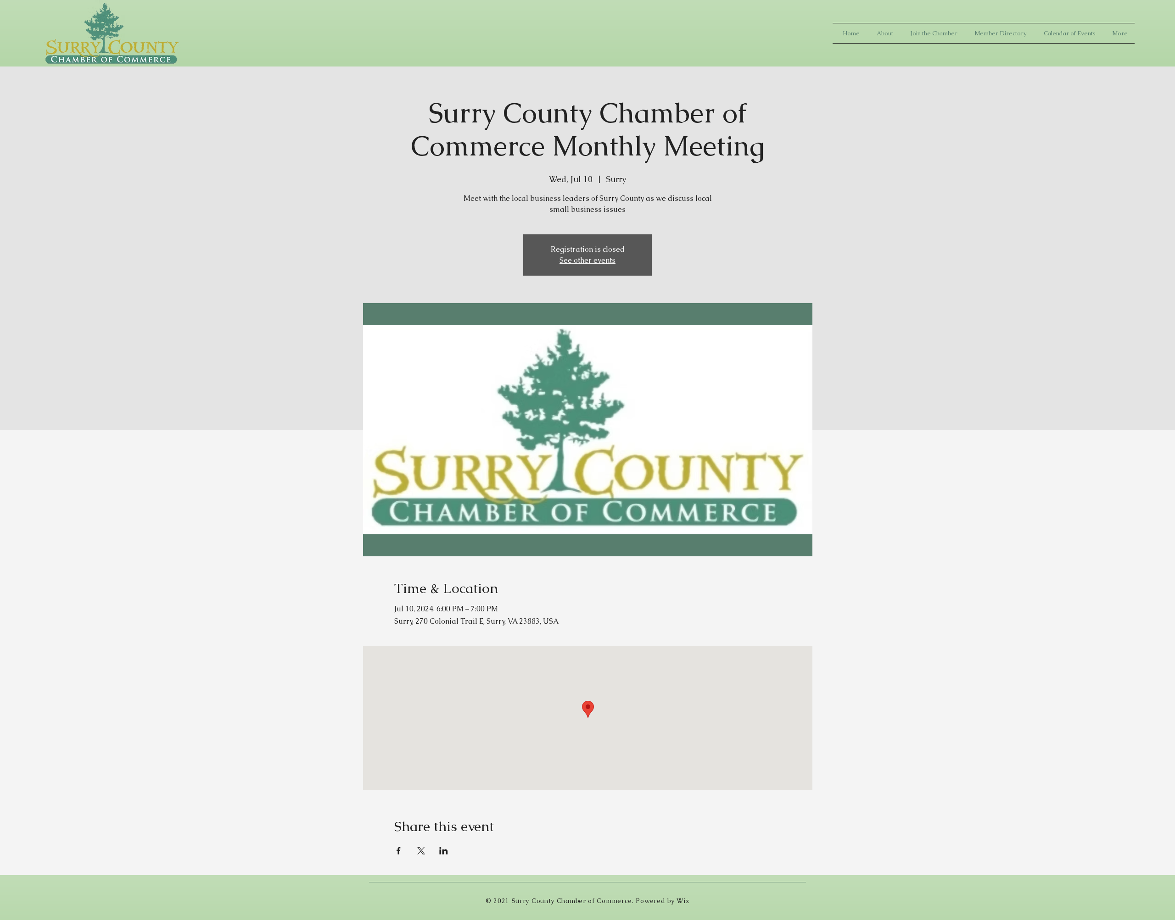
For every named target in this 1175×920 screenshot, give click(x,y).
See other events (587, 260)
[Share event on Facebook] (398, 850)
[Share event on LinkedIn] (443, 850)
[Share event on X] (421, 850)
